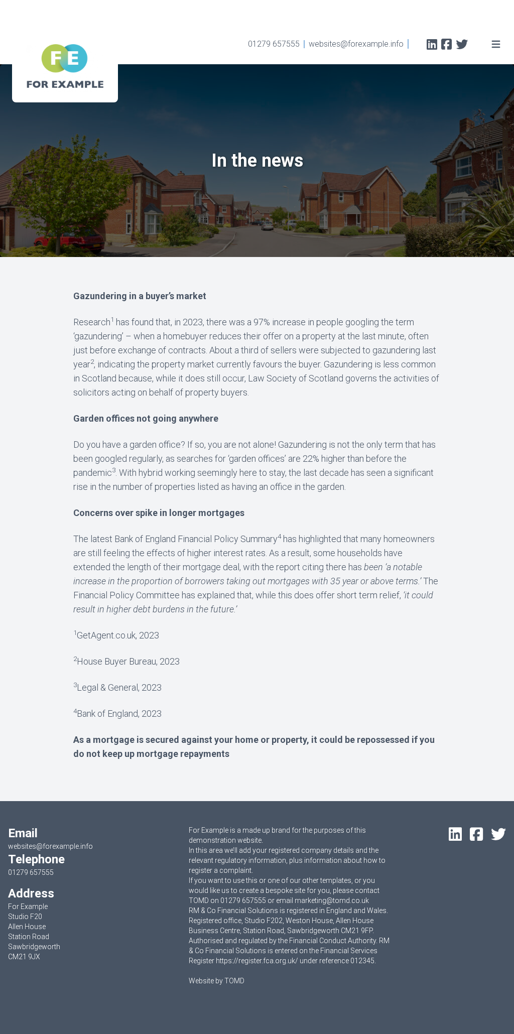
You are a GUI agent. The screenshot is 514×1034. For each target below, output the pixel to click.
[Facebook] (446, 45)
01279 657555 (274, 44)
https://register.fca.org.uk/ (257, 961)
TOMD (234, 981)
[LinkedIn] (432, 45)
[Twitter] (462, 45)
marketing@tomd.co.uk (332, 900)
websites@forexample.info (356, 44)
